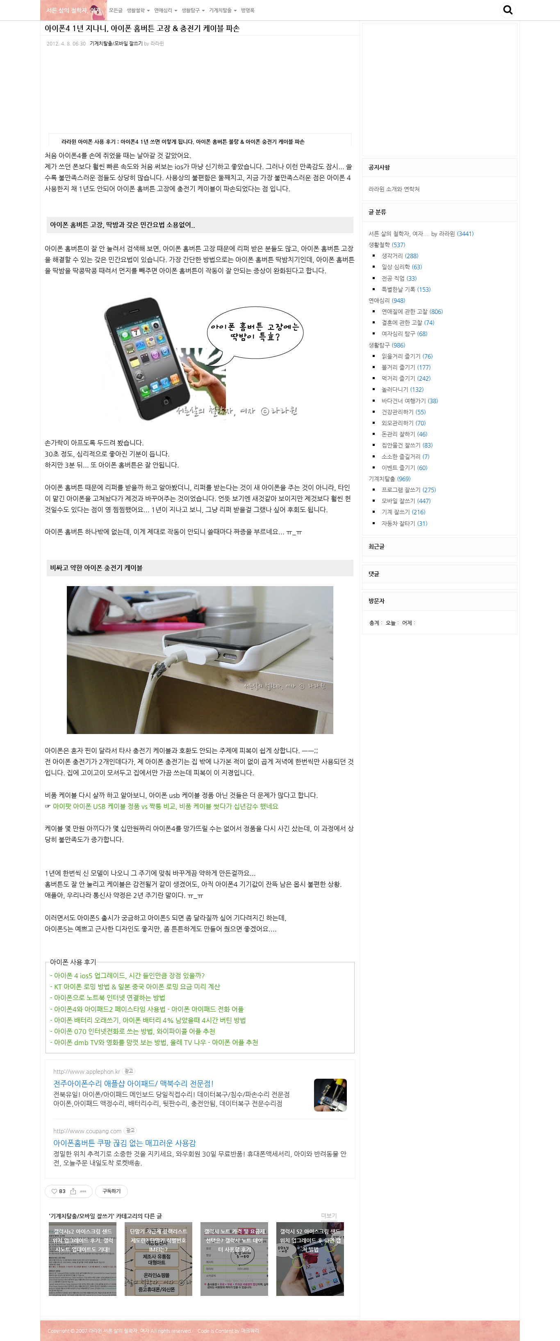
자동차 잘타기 (405, 523)
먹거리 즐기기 (406, 378)
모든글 (116, 10)
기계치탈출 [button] (221, 10)
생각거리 (400, 255)
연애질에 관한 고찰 (412, 311)
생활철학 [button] (136, 10)
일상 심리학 (402, 267)
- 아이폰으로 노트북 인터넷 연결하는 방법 (107, 998)
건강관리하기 (404, 412)
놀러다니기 (403, 389)
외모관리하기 (404, 423)
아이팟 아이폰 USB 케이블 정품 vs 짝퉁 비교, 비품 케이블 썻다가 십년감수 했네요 (165, 806)
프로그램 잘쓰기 (409, 489)
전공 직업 (399, 278)
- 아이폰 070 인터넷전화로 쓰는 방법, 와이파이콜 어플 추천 (132, 1031)
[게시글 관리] (83, 1191)
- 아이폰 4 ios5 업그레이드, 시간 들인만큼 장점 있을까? (127, 976)
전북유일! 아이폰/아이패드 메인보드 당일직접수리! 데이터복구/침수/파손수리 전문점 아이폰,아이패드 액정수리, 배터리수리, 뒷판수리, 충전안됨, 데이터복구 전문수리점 (171, 1099)
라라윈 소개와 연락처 (394, 189)
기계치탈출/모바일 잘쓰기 (116, 43)
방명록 (248, 10)
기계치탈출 (390, 478)
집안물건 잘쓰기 (407, 445)
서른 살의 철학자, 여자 (73, 10)
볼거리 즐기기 (406, 367)
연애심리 (387, 300)
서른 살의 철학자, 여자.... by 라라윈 (421, 233)
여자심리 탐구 (405, 333)
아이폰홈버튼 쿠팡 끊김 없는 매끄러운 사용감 (124, 1143)
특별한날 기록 (406, 289)
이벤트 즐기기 (405, 467)
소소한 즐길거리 (406, 456)
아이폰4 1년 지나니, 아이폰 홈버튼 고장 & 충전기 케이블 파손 (142, 28)
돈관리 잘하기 (405, 434)
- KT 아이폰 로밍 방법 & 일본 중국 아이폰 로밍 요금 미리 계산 (135, 987)
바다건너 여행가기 (410, 401)
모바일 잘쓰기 (406, 501)
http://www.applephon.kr (86, 1071)
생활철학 (387, 244)
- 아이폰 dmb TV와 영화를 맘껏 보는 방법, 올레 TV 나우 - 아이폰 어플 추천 (154, 1042)
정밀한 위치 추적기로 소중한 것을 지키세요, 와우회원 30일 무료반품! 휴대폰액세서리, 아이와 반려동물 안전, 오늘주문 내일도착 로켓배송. (199, 1158)
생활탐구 (387, 345)
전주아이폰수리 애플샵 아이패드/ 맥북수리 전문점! (133, 1083)
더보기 (329, 1215)
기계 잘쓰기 (404, 512)
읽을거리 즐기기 (407, 356)
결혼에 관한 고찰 (408, 322)
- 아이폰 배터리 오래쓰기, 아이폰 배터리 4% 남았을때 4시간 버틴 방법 (148, 1020)
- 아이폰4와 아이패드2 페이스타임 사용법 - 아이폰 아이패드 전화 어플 (147, 1009)
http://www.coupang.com (87, 1130)
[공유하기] (73, 1191)
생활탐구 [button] (191, 10)
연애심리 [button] (163, 10)
